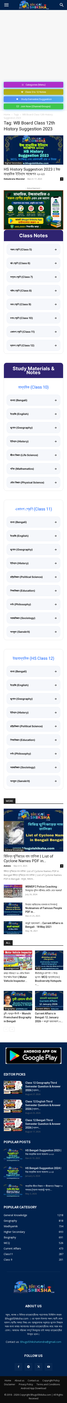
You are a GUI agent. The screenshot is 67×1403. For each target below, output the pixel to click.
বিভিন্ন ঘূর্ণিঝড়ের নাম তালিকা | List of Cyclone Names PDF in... (28, 858)
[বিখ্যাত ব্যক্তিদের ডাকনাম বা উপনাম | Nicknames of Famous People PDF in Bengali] (13, 909)
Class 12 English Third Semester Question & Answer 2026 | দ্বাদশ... (43, 1105)
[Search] (62, 5)
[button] (6, 5)
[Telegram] (28, 1367)
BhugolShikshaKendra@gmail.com (40, 1342)
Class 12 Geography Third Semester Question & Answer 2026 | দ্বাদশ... (43, 1086)
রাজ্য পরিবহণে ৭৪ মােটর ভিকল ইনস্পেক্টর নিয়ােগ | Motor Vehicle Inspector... (16, 977)
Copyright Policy (51, 1380)
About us (19, 1380)
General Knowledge (14, 850)
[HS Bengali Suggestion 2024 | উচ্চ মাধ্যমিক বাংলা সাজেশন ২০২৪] (13, 1172)
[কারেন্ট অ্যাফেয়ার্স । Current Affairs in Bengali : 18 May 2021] (13, 927)
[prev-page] (6, 1029)
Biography (10, 1008)
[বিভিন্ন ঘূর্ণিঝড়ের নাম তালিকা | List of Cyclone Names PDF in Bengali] (33, 830)
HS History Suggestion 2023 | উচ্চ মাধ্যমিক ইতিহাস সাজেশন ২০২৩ (32, 171)
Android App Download (33, 1388)
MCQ (38, 968)
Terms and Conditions (48, 1384)
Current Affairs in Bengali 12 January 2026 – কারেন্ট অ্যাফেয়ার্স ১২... (49, 1017)
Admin (7, 865)
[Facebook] (18, 1367)
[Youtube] (48, 1367)
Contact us (33, 1380)
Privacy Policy (26, 1384)
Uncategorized (12, 968)
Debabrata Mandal (14, 178)
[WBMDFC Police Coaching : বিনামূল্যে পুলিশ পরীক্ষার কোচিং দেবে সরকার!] (13, 891)
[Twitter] (38, 1367)
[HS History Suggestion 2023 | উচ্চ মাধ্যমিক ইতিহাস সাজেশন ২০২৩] (33, 150)
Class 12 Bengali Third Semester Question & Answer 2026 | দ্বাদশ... (43, 1124)
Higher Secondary (13, 163)
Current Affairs (43, 1008)
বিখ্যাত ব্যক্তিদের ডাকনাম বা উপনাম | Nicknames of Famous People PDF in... (43, 908)
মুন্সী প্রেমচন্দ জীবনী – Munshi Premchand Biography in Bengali (17, 1017)
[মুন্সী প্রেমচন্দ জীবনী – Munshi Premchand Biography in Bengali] (18, 1000)
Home (7, 114)
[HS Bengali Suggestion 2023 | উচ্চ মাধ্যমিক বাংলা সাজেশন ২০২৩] (13, 1155)
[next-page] (12, 1029)
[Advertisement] (33, 45)
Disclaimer (9, 1384)
